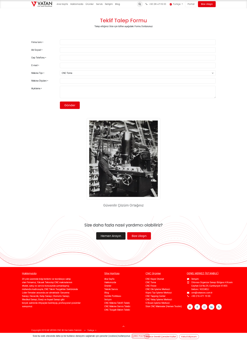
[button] (140, 4)
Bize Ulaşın (207, 4)
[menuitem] (62, 4)
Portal (191, 4)
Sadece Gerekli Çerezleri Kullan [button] (161, 336)
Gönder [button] (69, 105)
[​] (190, 307)
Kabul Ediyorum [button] (189, 336)
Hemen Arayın (111, 236)
